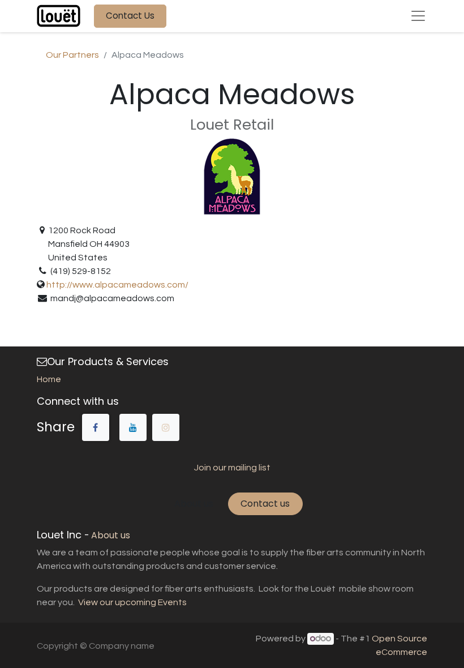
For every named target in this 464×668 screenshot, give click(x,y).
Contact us (265, 503)
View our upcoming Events (131, 602)
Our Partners (72, 54)
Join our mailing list (232, 467)
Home (49, 379)
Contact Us (130, 16)
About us (193, 503)
